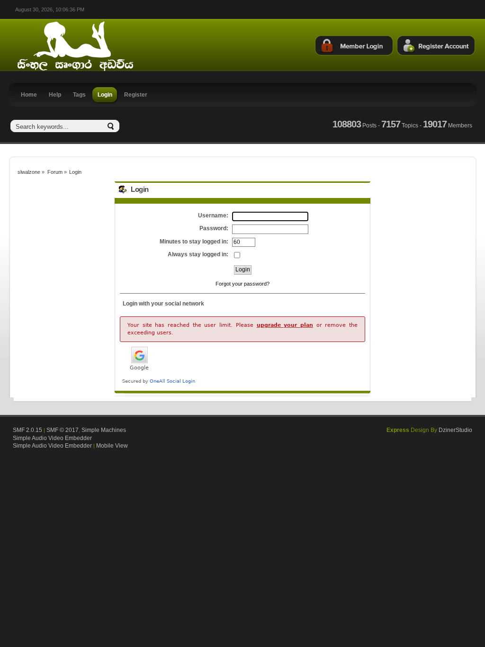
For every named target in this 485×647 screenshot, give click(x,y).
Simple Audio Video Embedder (52, 438)
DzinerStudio (455, 430)
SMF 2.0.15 (27, 430)
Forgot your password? (242, 284)
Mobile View (112, 445)
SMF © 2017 (62, 430)
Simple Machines (103, 430)
